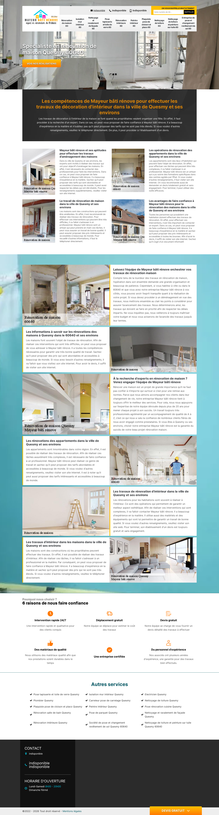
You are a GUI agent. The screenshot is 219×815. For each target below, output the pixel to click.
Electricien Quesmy (155, 694)
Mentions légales (72, 811)
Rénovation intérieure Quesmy (50, 722)
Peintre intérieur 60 (134, 23)
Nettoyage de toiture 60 (159, 23)
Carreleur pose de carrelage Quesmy (110, 700)
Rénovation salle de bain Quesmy (52, 712)
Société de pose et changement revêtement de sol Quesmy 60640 (108, 724)
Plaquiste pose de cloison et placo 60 (146, 23)
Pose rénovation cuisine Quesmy (163, 706)
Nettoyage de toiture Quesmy (161, 700)
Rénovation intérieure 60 (121, 23)
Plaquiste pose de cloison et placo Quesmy (58, 706)
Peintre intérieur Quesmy (103, 706)
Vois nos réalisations (41, 63)
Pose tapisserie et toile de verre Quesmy (56, 694)
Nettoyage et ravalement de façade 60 (93, 23)
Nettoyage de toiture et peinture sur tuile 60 (173, 23)
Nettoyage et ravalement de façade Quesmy (165, 714)
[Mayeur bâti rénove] (41, 17)
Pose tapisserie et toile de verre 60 (107, 23)
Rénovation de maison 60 (66, 23)
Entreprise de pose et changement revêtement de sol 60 (188, 23)
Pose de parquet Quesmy (103, 712)
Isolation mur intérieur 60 (80, 23)
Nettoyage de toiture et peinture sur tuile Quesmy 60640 (168, 724)
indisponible (99, 10)
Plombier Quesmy (43, 700)
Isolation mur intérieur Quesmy (106, 694)
